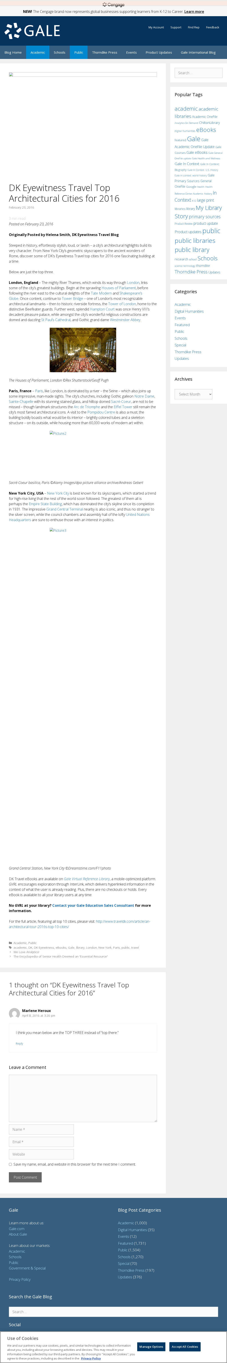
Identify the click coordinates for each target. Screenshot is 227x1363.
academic (20, 947)
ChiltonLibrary (209, 122)
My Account (156, 27)
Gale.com (16, 1228)
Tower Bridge (72, 298)
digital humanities (185, 131)
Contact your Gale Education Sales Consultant (93, 905)
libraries (180, 209)
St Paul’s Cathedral (55, 319)
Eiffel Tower (123, 406)
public (125, 947)
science (178, 265)
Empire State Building (45, 503)
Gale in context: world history (191, 175)
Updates (214, 272)
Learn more (194, 11)
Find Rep (194, 27)
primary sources (205, 217)
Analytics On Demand (186, 123)
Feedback (212, 27)
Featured (182, 324)
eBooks (61, 947)
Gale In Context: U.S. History (203, 170)
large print (205, 200)
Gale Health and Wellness (206, 158)
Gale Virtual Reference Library (87, 878)
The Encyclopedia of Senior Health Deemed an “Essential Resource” (61, 956)
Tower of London (122, 303)
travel (135, 947)
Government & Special (27, 1268)
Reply (19, 1043)
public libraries (195, 240)
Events (131, 52)
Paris (39, 390)
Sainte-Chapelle (21, 401)
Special (180, 344)
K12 (194, 200)
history (208, 193)
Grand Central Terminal (64, 509)
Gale (71, 947)
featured (180, 140)
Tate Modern (101, 293)
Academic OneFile (204, 117)
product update (206, 223)
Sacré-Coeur (121, 401)
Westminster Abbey (125, 319)
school (193, 259)
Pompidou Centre (101, 412)
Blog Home (13, 52)
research (181, 259)
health (200, 186)
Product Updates (159, 52)
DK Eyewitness (44, 947)
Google (191, 187)
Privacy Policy (20, 1279)
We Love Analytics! (26, 952)
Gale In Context (187, 163)
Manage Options (151, 1347)
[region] (113, 1347)
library (80, 947)
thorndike (203, 265)
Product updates (188, 231)
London (133, 282)
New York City (58, 493)
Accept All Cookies (185, 1347)
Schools (59, 52)
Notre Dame (144, 396)
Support (175, 27)
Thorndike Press (104, 52)
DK (30, 947)
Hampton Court (102, 309)
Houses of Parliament (119, 287)
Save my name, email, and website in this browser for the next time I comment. (75, 1164)
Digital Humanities (189, 311)
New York (105, 947)
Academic (38, 52)
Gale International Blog (198, 52)
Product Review (184, 223)
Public (78, 52)
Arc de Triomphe (87, 406)
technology (189, 265)
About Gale (18, 1234)
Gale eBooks (196, 152)
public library (192, 250)
